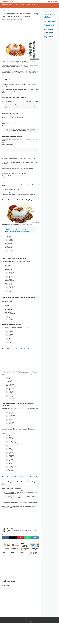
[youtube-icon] (49, 1)
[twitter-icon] (54, 1)
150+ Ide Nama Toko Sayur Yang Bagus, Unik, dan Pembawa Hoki (21, 348)
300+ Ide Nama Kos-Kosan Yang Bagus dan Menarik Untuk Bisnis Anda (49, 25)
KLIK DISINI (34, 194)
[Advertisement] (20, 29)
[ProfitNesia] (8, 1)
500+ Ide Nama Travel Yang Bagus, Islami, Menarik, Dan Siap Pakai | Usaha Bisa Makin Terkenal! (34, 551)
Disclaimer (27, 618)
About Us (22, 618)
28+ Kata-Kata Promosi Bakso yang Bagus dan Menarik (48, 36)
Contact (37, 618)
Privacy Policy (32, 618)
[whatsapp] (27, 537)
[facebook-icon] (51, 1)
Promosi (28, 4)
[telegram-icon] (56, 1)
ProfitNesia (31, 621)
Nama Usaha (10, 4)
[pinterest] (20, 537)
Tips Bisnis (22, 4)
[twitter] (13, 537)
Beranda (4, 4)
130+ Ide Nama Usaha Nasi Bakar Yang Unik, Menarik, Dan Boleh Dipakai (22, 476)
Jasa (37, 4)
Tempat (33, 4)
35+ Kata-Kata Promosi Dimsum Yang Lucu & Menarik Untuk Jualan (48, 31)
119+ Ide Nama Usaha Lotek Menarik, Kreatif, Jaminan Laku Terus (18, 231)
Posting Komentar (20, 19)
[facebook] (5, 537)
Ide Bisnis (16, 4)
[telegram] (35, 537)
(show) (9, 79)
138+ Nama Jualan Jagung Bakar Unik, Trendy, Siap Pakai (16, 229)
